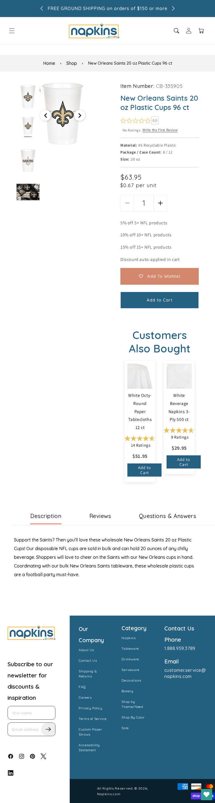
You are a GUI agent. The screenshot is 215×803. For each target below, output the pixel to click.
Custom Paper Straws (90, 731)
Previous (12, 141)
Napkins (128, 638)
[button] (12, 31)
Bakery (127, 691)
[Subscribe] (48, 729)
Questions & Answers (167, 515)
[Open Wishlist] (206, 794)
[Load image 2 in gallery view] (28, 126)
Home (49, 63)
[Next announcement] (173, 8)
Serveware (130, 670)
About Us (86, 650)
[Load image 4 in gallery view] (28, 195)
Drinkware (130, 659)
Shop (71, 63)
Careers (85, 697)
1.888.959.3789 (179, 648)
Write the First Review (159, 130)
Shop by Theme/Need (132, 704)
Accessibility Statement (89, 747)
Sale (124, 728)
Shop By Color (132, 717)
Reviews (100, 515)
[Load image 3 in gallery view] (28, 161)
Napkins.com (109, 794)
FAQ (82, 687)
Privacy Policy (90, 708)
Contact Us (88, 660)
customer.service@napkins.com (185, 673)
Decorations (131, 680)
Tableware (130, 648)
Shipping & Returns (88, 673)
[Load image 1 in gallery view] (28, 97)
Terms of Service (93, 719)
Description (46, 515)
